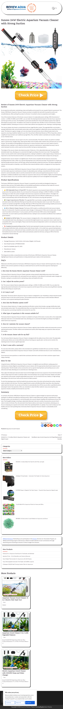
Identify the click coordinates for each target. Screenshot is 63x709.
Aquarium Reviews (26, 707)
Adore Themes (48, 707)
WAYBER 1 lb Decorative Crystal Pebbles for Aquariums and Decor (32, 518)
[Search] (56, 8)
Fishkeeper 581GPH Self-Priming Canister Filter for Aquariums (18, 564)
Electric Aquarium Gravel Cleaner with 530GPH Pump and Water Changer (14, 673)
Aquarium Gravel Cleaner (13, 428)
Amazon (34, 538)
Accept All (28, 702)
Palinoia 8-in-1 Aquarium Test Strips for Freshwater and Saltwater (18, 553)
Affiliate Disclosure (8, 538)
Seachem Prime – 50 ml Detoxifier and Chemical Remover (16, 556)
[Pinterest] (51, 425)
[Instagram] (60, 425)
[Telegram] (57, 425)
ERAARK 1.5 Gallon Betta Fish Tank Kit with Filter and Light (30, 461)
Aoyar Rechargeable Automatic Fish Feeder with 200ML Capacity (18, 561)
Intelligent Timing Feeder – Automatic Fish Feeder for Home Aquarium (33, 476)
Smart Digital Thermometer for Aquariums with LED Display (17, 559)
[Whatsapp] (54, 425)
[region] (20, 698)
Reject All (18, 702)
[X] (45, 425)
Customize (8, 702)
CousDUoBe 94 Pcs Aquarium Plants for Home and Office (29, 504)
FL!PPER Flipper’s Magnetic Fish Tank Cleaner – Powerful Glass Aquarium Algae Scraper (37, 490)
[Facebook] (42, 425)
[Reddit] (48, 425)
